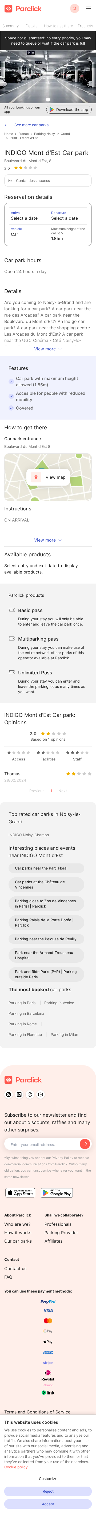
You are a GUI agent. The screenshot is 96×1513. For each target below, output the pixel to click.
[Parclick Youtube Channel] (40, 1094)
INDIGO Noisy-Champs (29, 835)
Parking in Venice (59, 1002)
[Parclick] (23, 8)
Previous (36, 790)
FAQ (8, 1277)
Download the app (72, 109)
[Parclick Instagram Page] (8, 1094)
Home (8, 134)
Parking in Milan (64, 1034)
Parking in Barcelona (27, 1013)
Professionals (58, 1224)
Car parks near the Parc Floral (41, 868)
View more (45, 348)
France (23, 134)
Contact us (15, 1268)
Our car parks (18, 1241)
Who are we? (17, 1224)
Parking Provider (61, 1232)
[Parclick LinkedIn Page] (19, 1094)
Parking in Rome (23, 1024)
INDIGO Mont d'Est (24, 138)
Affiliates (53, 1241)
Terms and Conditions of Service (37, 1412)
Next (62, 790)
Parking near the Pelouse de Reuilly (46, 939)
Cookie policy (16, 1467)
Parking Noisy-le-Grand (52, 134)
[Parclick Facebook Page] (30, 1094)
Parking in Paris (23, 1002)
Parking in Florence (26, 1034)
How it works (17, 1232)
